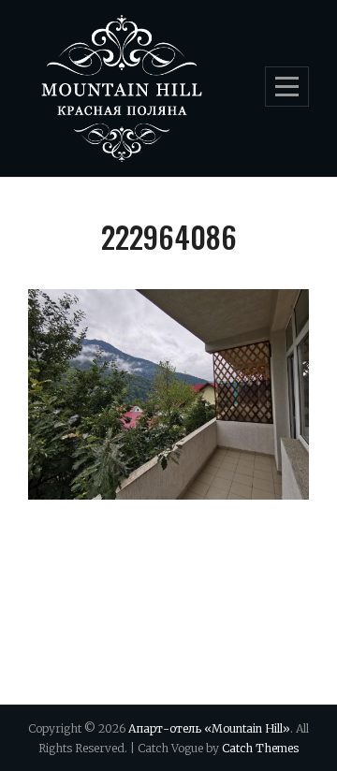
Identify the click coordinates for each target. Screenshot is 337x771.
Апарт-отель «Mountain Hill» (209, 728)
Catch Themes (260, 748)
